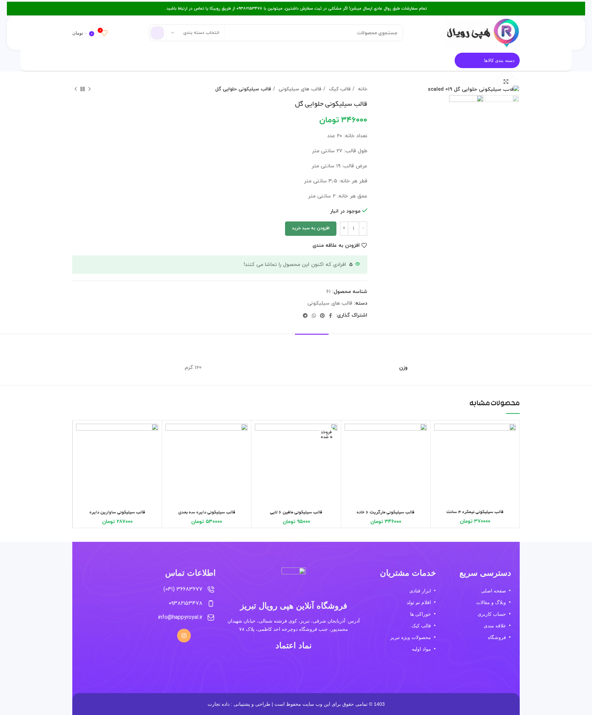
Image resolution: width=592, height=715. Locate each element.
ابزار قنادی (420, 590)
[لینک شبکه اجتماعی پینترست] (322, 315)
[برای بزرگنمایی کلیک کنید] (506, 81)
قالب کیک (338, 89)
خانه (361, 89)
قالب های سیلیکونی (299, 89)
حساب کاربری (492, 614)
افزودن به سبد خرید (311, 228)
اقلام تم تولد (419, 602)
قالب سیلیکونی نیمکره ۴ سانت (475, 512)
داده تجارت (219, 704)
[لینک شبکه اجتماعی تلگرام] (305, 315)
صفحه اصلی (493, 590)
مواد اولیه (421, 649)
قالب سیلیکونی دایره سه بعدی (206, 512)
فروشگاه (497, 637)
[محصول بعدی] (75, 89)
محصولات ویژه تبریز (410, 637)
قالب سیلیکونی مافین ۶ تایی (296, 512)
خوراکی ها (420, 614)
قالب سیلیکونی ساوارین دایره (117, 512)
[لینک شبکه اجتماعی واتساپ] (314, 315)
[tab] (312, 344)
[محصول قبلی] (89, 89)
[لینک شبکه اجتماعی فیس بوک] (330, 315)
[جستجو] (157, 33)
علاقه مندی (495, 625)
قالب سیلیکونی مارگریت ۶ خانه (386, 512)
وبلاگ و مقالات (491, 602)
